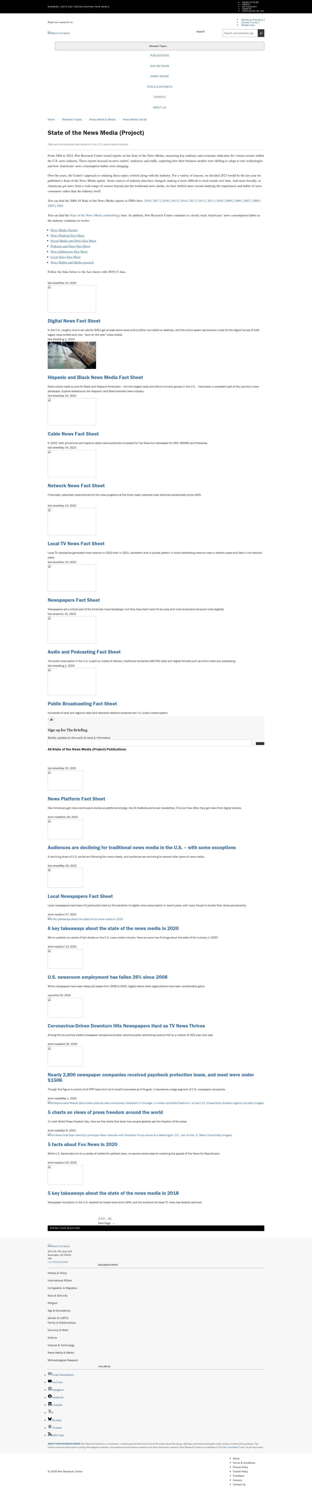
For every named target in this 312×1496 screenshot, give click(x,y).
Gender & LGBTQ (58, 1318)
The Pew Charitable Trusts (231, 1447)
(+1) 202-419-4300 (58, 1262)
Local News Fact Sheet (66, 257)
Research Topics (158, 46)
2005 (51, 205)
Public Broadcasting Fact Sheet (82, 703)
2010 (219, 200)
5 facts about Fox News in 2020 (82, 1144)
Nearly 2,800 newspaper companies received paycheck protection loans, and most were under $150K (151, 1077)
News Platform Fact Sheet (67, 235)
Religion (53, 1303)
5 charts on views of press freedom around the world (105, 1112)
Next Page (106, 1223)
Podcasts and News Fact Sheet (70, 246)
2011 (210, 200)
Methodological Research (63, 1360)
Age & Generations (59, 1310)
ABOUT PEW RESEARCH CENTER (64, 1443)
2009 (228, 200)
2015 (174, 200)
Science (52, 1337)
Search (200, 31)
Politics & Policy (57, 1273)
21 (109, 1218)
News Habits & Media (61, 1352)
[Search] (261, 33)
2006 (255, 200)
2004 (60, 205)
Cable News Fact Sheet (73, 434)
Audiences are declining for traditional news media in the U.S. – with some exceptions (142, 847)
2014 (183, 200)
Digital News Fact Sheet (74, 321)
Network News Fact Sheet (76, 485)
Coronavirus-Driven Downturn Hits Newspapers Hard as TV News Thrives (126, 1026)
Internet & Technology (61, 1345)
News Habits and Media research (72, 262)
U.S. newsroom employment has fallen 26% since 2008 (107, 977)
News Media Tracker (64, 230)
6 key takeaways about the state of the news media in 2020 (113, 928)
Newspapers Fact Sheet (74, 600)
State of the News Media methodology (95, 215)
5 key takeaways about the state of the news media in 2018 (113, 1193)
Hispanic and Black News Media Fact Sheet (95, 377)
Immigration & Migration (62, 1288)
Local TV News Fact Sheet (76, 543)
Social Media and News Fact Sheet (73, 240)
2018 (147, 200)
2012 (201, 200)
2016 (165, 200)
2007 (246, 200)
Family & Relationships (62, 1322)
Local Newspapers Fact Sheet (80, 896)
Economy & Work (58, 1330)
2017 (156, 200)
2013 (192, 200)
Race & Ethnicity (58, 1295)
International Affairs (60, 1280)
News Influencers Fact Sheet (69, 251)
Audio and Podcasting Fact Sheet (84, 652)
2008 (237, 200)
